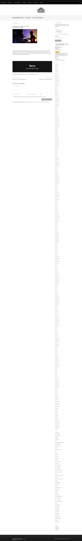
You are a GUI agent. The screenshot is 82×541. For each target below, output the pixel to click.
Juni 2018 (56, 225)
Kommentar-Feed (57, 528)
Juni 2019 (56, 204)
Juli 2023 (56, 128)
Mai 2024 (56, 111)
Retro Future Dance (57, 497)
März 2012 (56, 354)
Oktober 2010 (57, 384)
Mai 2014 (56, 309)
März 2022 (56, 156)
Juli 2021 (56, 168)
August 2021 (56, 166)
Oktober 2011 (57, 363)
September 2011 (57, 365)
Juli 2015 (56, 285)
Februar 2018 (57, 232)
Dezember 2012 (57, 339)
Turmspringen (57, 508)
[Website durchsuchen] (80, 2)
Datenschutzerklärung (66, 538)
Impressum (61, 538)
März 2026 (56, 73)
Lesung (56, 473)
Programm (15, 23)
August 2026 (56, 64)
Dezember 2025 (57, 78)
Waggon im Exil (57, 515)
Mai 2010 (56, 392)
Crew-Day (56, 447)
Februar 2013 (57, 335)
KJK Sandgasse (57, 463)
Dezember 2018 (57, 214)
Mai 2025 (56, 90)
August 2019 (56, 201)
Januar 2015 (56, 296)
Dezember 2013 (57, 318)
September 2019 (57, 199)
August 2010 (56, 387)
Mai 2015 (56, 289)
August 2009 (56, 408)
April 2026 (56, 71)
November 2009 (57, 403)
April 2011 (56, 373)
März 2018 (56, 230)
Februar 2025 (57, 95)
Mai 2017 (56, 247)
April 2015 (56, 290)
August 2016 (56, 263)
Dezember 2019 (57, 194)
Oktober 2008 (57, 425)
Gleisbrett (56, 454)
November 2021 (57, 161)
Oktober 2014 (57, 301)
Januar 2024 (56, 118)
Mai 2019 (56, 206)
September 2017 (57, 240)
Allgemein (56, 437)
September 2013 (57, 323)
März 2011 (56, 375)
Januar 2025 (56, 97)
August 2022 (56, 147)
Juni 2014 (56, 308)
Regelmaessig (57, 494)
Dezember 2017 (57, 235)
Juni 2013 (56, 328)
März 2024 (56, 114)
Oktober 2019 (57, 197)
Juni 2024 (56, 109)
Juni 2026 (56, 68)
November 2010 (57, 382)
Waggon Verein (57, 538)
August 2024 (56, 106)
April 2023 (56, 133)
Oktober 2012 (57, 342)
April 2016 (56, 270)
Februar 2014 (57, 315)
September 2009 (57, 406)
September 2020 (57, 182)
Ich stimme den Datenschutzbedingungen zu (62, 34)
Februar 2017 (57, 252)
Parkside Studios (57, 489)
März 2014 (56, 313)
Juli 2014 (56, 306)
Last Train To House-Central (59, 470)
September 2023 (57, 125)
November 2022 (57, 142)
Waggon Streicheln (57, 518)
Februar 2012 (57, 356)
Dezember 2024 (57, 99)
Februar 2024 (57, 116)
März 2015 (56, 292)
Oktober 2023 (57, 123)
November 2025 (57, 80)
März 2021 (56, 173)
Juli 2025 (56, 87)
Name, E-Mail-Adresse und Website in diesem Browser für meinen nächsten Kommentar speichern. (30, 96)
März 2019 (56, 209)
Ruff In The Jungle (57, 504)
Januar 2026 (56, 76)
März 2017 (56, 251)
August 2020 (56, 183)
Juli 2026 (56, 66)
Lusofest (56, 480)
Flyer (55, 451)
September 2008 (57, 427)
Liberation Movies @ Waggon (59, 475)
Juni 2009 (56, 411)
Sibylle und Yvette (57, 506)
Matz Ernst (56, 485)
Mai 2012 (56, 351)
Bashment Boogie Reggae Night (59, 442)
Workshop (56, 520)
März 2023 (56, 135)
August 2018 (56, 221)
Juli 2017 (56, 244)
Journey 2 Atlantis (31, 74)
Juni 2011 (56, 370)
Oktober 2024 (57, 102)
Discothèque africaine (58, 449)
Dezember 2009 (57, 401)
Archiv (56, 440)
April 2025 (56, 92)
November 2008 (57, 423)
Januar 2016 (56, 275)
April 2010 (56, 394)
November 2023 (57, 121)
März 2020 (56, 190)
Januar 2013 (56, 337)
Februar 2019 (57, 211)
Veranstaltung (57, 513)
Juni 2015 (56, 287)
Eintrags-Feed (57, 527)
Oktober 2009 (57, 404)
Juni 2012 (56, 349)
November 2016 (57, 258)
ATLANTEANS (16, 50)
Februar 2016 (57, 273)
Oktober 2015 (57, 280)
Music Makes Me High (58, 487)
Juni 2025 (56, 88)
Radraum (56, 492)
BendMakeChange (57, 444)
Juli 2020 (56, 185)
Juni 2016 (56, 266)
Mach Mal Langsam (57, 482)
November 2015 (57, 278)
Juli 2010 (56, 389)
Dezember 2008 (57, 422)
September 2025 (57, 83)
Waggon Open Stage (58, 516)
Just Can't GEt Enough (58, 461)
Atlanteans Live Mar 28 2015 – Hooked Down (20, 74)
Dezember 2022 (57, 140)
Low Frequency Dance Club (59, 478)
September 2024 (57, 104)
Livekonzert (56, 477)
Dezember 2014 (57, 297)
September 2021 (57, 164)
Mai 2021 (56, 171)
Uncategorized (57, 511)
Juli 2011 (56, 368)
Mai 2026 (56, 69)
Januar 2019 (56, 213)
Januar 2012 (56, 358)
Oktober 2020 (57, 180)
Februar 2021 (57, 175)
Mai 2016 (56, 268)
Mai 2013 (56, 330)
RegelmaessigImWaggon (58, 496)
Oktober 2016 (57, 259)
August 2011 (56, 366)
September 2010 (57, 385)
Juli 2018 (56, 223)
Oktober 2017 (57, 239)
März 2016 (56, 271)
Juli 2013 (56, 327)
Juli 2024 (56, 107)
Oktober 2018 (57, 218)
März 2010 (56, 396)
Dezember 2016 (57, 256)
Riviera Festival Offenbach (58, 501)
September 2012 (57, 344)
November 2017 (57, 237)
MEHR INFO (56, 26)
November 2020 (57, 178)
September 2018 (57, 220)
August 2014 (56, 304)
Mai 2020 (56, 187)
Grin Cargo (56, 456)
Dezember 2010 (57, 380)
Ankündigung (57, 439)
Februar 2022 (57, 157)
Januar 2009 (56, 420)
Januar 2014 (56, 316)
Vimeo (36, 74)
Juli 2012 (56, 347)
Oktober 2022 (57, 144)
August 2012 (56, 346)
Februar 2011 (57, 377)
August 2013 (56, 325)
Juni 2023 (56, 130)
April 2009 (56, 415)
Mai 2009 (56, 413)
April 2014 (56, 311)
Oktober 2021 (57, 163)
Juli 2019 (56, 202)
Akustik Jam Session (58, 435)
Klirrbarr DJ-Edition (57, 466)
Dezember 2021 (57, 159)
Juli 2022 (56, 149)
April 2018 (56, 228)
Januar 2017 (56, 254)
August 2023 (56, 126)
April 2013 (56, 332)
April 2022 (56, 154)
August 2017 (56, 242)
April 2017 (56, 249)
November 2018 (57, 216)
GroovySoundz (57, 458)
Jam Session (56, 459)
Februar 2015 (57, 294)
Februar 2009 (57, 418)
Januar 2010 (56, 399)
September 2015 (57, 282)
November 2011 (57, 361)
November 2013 (57, 320)
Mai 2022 (56, 152)
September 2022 (57, 145)
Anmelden (56, 526)
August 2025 (56, 85)
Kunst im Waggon (57, 468)
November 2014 (57, 299)
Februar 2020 (57, 192)
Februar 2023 (57, 137)
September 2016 (57, 261)
